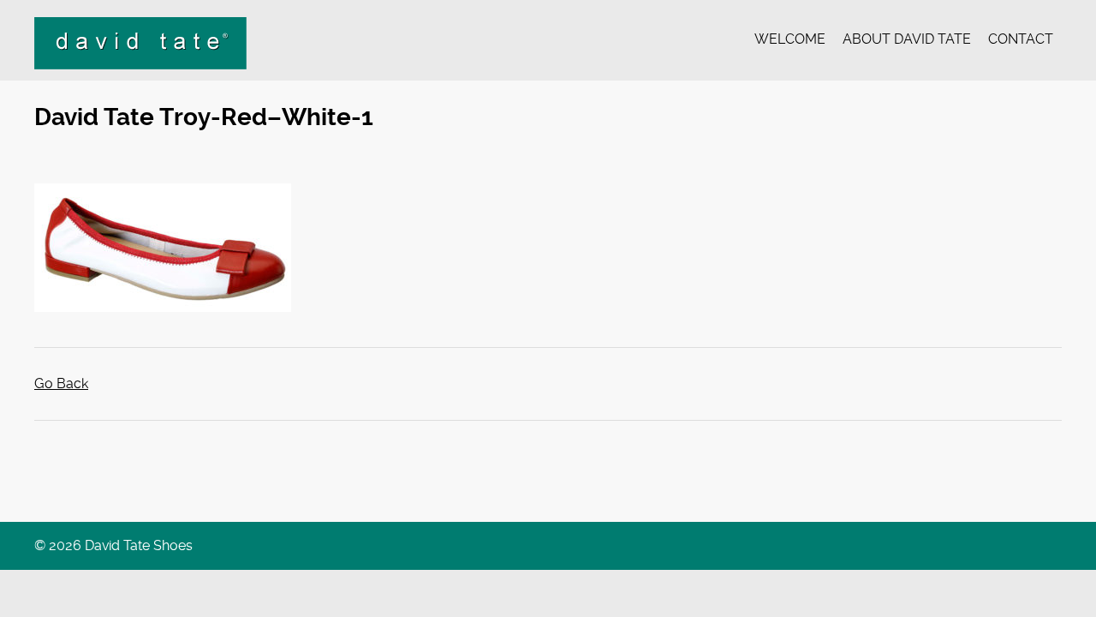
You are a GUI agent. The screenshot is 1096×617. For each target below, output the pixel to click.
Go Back (61, 383)
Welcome (789, 39)
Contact (1020, 39)
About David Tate (907, 39)
